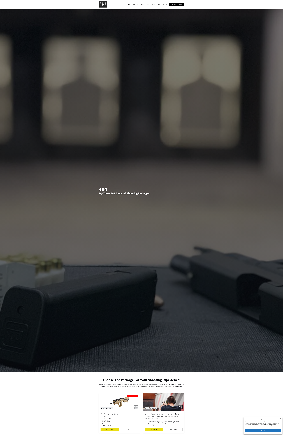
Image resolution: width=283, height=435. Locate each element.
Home (129, 4)
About (153, 4)
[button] (280, 419)
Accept (263, 430)
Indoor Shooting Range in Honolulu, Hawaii (162, 414)
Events (148, 4)
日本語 (165, 4)
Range (143, 4)
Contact (159, 4)
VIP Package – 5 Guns (109, 414)
